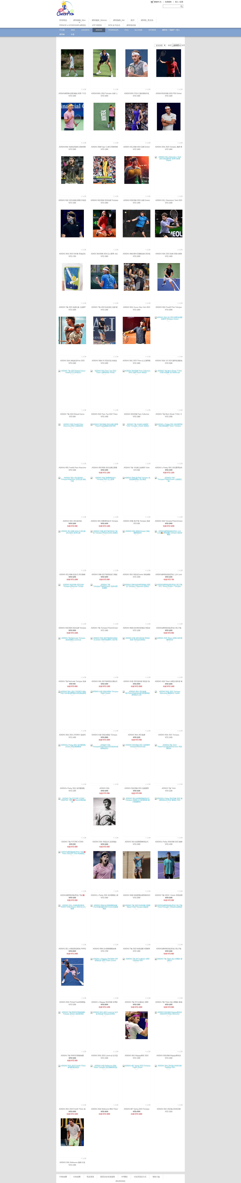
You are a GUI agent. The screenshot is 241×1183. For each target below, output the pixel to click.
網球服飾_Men (79, 20)
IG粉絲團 (76, 1177)
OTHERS (152, 30)
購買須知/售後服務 (107, 1177)
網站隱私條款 (120, 1181)
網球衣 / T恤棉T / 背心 (171, 30)
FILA (126, 30)
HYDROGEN (113, 30)
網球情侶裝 (131, 25)
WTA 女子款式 (114, 25)
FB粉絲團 (63, 1177)
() (157, 2)
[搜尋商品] (182, 6)
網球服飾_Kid (118, 20)
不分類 (62, 30)
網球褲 (62, 34)
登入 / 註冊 (179, 2)
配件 (133, 20)
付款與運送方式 (140, 1177)
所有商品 (63, 20)
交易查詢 (168, 2)
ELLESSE (138, 30)
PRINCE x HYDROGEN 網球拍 (72, 25)
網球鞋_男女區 (147, 20)
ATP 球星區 (97, 25)
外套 (72, 34)
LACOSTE (85, 30)
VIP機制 (124, 1177)
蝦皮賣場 (90, 1177)
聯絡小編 (156, 1177)
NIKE (73, 30)
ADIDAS (99, 30)
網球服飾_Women (99, 20)
